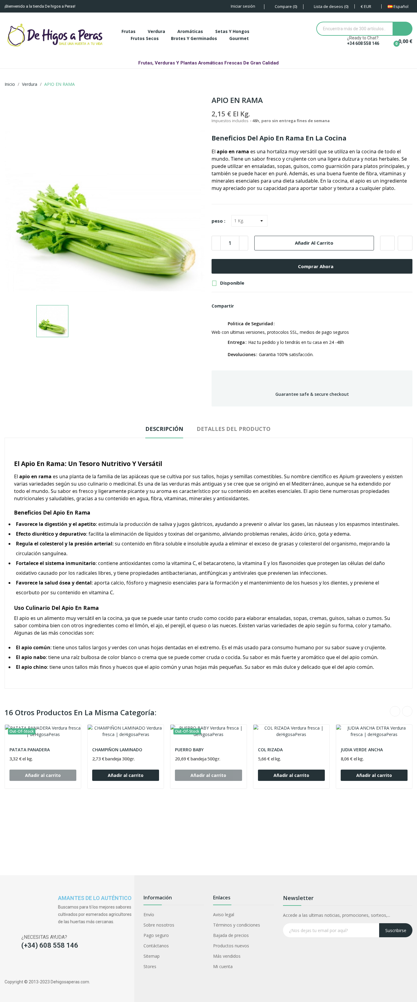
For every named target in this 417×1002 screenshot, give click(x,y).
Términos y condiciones (236, 925)
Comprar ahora (315, 266)
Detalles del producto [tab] (233, 428)
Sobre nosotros (158, 925)
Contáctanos (156, 946)
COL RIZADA (270, 749)
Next (407, 711)
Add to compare (405, 243)
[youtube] (43, 965)
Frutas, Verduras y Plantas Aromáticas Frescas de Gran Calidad (208, 63)
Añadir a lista (387, 243)
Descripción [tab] (164, 428)
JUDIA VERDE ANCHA (362, 749)
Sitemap (151, 956)
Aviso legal (223, 914)
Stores (149, 966)
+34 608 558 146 (363, 43)
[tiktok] (31, 965)
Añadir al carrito (314, 243)
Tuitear (252, 306)
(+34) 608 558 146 (49, 945)
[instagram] (19, 965)
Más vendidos (227, 956)
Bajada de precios (231, 935)
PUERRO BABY (189, 749)
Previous (395, 711)
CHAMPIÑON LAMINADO (117, 749)
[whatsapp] (55, 965)
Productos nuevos (231, 946)
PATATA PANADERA (29, 749)
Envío (148, 914)
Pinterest (263, 306)
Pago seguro (156, 935)
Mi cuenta (223, 966)
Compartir (242, 306)
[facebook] (7, 965)
